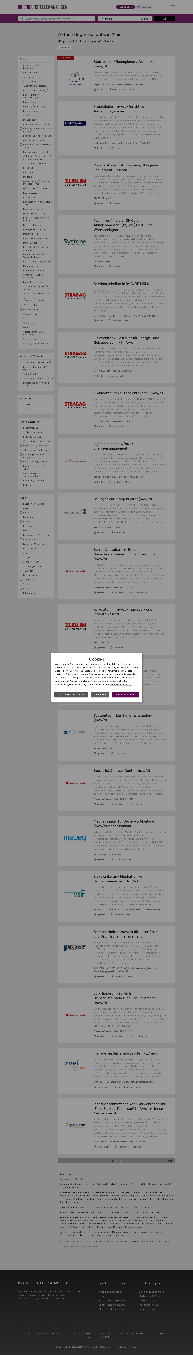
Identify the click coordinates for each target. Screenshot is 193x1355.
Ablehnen (100, 694)
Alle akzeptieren (126, 694)
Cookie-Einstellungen (71, 694)
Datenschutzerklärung (120, 684)
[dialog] (96, 677)
